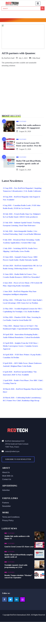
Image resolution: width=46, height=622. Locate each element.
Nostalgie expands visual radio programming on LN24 (15, 566)
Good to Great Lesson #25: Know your (19, 547)
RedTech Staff (9, 58)
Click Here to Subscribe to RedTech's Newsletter (23, 20)
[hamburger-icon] (37, 3)
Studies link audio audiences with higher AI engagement (28, 126)
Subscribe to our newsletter (18, 459)
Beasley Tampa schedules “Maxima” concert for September (18, 576)
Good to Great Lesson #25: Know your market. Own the (28, 144)
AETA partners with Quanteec (18, 53)
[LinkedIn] (16, 599)
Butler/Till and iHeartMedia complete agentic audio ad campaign (28, 163)
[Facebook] (4, 599)
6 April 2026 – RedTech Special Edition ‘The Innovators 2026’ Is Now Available (20, 373)
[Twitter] (10, 599)
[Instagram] (22, 599)
